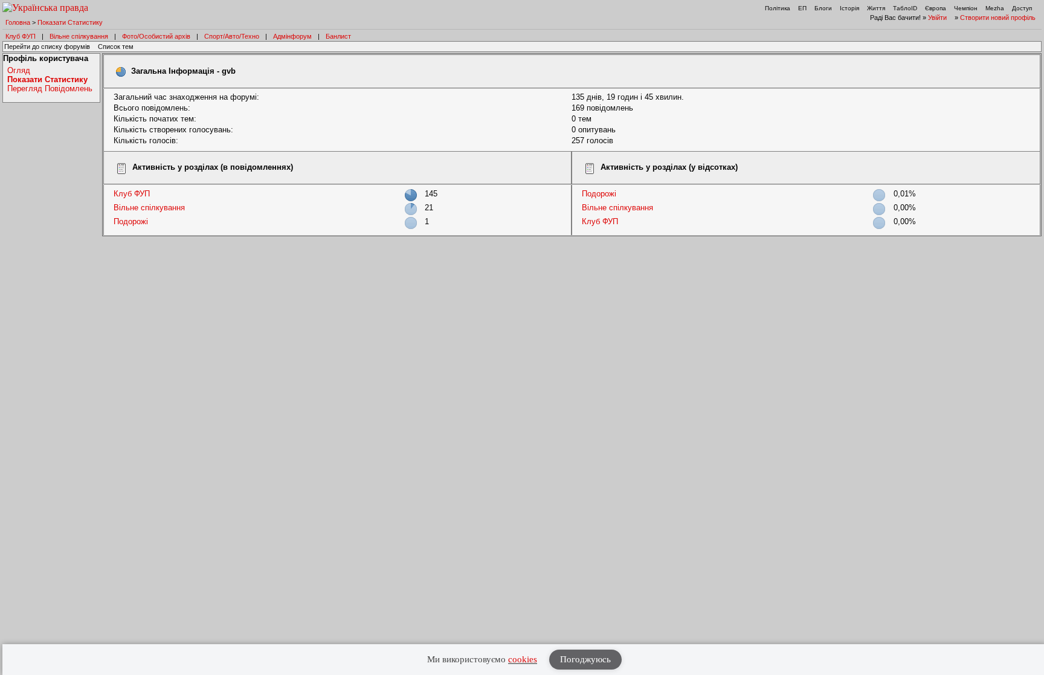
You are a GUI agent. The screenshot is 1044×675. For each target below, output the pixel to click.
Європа (935, 8)
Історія (849, 8)
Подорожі (131, 221)
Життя (876, 8)
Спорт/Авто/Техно (231, 36)
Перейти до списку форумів (47, 46)
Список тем (116, 46)
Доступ (1022, 8)
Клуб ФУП (20, 36)
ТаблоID (905, 8)
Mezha (994, 8)
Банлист (338, 36)
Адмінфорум (292, 36)
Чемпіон (966, 8)
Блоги (823, 8)
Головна (17, 22)
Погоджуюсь (585, 659)
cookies (522, 659)
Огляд (18, 70)
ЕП (802, 8)
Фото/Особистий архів (156, 36)
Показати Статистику (70, 22)
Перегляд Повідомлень (49, 88)
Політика (777, 8)
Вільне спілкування (79, 36)
